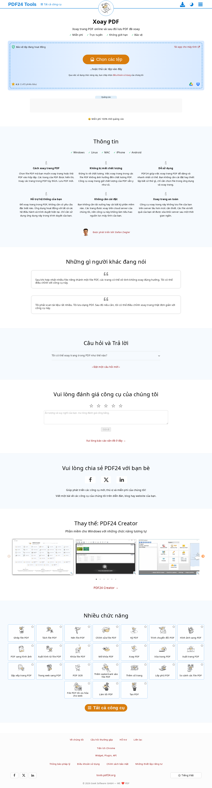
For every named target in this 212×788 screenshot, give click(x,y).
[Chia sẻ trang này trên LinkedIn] (121, 479)
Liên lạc (138, 739)
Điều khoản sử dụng (88, 763)
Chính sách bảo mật (118, 763)
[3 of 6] (104, 579)
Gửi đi (106, 429)
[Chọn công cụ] (200, 4)
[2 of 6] (100, 579)
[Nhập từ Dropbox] (198, 84)
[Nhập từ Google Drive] (191, 84)
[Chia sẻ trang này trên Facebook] (90, 479)
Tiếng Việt (188, 775)
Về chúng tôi (77, 739)
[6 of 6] (115, 579)
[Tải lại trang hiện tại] (106, 8)
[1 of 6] (96, 579)
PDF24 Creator (104, 588)
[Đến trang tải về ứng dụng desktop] (182, 4)
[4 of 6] (108, 579)
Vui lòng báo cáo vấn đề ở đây (104, 440)
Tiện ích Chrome (106, 748)
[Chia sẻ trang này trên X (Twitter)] (106, 479)
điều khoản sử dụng (122, 75)
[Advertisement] (106, 105)
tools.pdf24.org (106, 775)
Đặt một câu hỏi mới (106, 367)
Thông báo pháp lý (60, 763)
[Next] (203, 556)
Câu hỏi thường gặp (102, 739)
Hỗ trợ (123, 739)
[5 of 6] (111, 579)
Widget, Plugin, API (106, 755)
